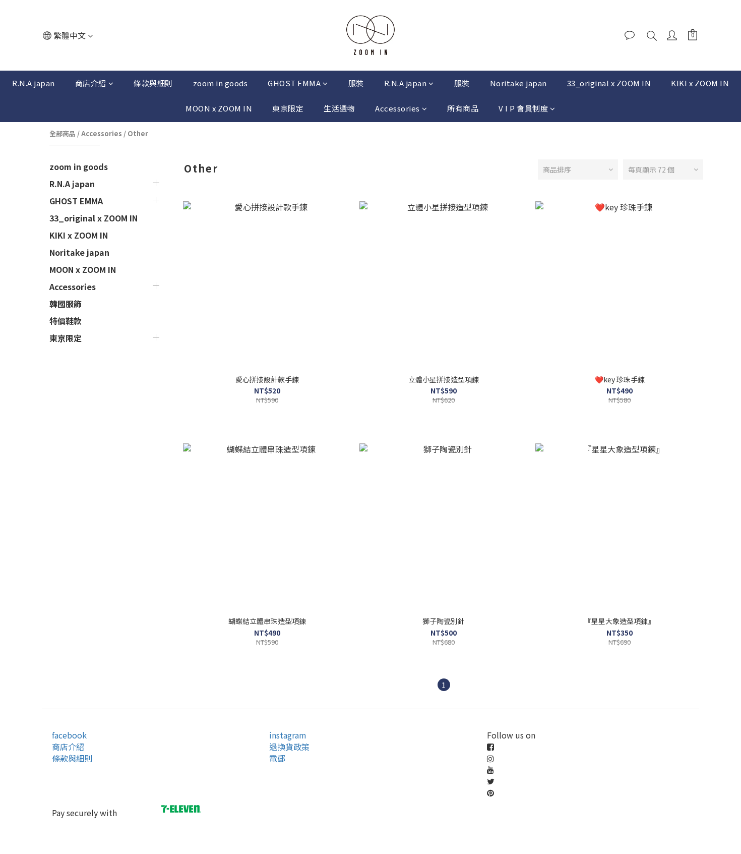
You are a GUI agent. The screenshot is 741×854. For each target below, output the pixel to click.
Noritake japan (518, 83)
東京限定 (287, 108)
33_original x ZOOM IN (609, 83)
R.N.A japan (33, 83)
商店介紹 (90, 83)
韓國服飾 (65, 304)
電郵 (277, 758)
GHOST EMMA (294, 83)
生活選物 (339, 108)
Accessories (397, 108)
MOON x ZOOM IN (219, 108)
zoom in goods (220, 83)
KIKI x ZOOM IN (700, 83)
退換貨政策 (289, 747)
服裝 (356, 83)
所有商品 (462, 108)
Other (138, 133)
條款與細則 (153, 83)
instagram (287, 735)
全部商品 (62, 133)
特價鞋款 (65, 321)
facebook (69, 735)
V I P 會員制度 (523, 108)
